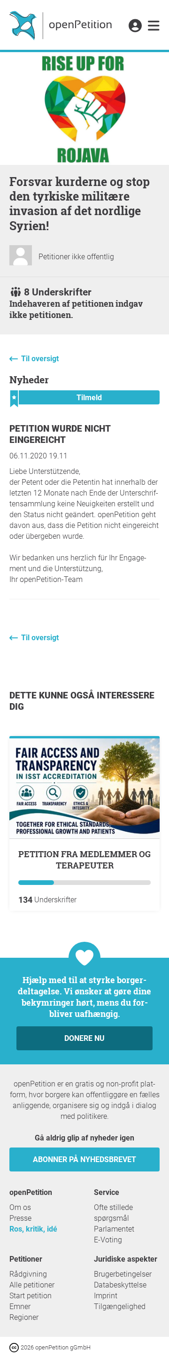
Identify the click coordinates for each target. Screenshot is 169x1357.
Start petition (30, 1295)
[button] (135, 26)
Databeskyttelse (120, 1284)
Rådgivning (28, 1274)
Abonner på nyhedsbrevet (84, 1159)
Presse (20, 1218)
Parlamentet (114, 1229)
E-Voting (108, 1239)
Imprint (105, 1295)
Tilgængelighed (120, 1306)
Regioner (23, 1317)
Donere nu (84, 1038)
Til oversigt (40, 358)
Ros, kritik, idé (33, 1229)
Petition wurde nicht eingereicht (59, 434)
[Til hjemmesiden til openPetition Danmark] (61, 25)
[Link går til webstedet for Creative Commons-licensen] (15, 1346)
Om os (20, 1207)
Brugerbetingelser (123, 1274)
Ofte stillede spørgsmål (113, 1213)
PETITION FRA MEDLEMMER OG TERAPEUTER (84, 859)
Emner (20, 1306)
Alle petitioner (31, 1284)
